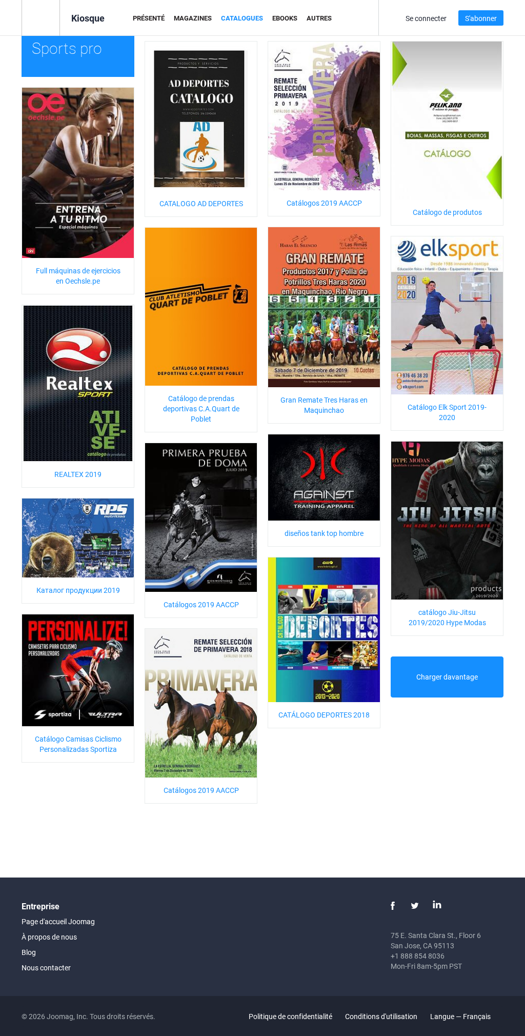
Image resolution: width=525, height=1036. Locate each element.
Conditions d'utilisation (381, 1016)
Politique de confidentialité (290, 1016)
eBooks (284, 18)
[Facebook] (392, 905)
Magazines (193, 18)
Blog (29, 952)
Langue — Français (461, 1016)
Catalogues (242, 18)
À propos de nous (49, 937)
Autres (319, 18)
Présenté (149, 18)
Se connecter (426, 18)
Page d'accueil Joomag (58, 921)
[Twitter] (415, 905)
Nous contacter (46, 967)
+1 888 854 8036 (418, 956)
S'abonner (481, 18)
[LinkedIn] (437, 905)
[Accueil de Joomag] (41, 17)
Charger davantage (447, 677)
